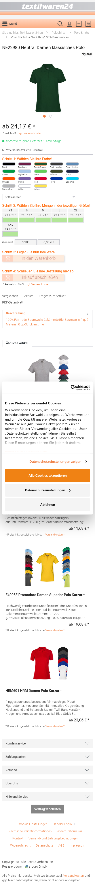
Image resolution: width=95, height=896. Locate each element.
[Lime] (40, 171)
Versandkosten (73, 875)
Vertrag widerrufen (47, 809)
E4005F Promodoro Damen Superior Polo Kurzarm (46, 595)
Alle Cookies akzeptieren (47, 475)
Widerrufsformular (69, 831)
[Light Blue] (24, 171)
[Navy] (72, 171)
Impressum (77, 845)
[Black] (8, 164)
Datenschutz (44, 845)
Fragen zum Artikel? (52, 296)
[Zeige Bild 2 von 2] (50, 116)
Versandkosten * (55, 534)
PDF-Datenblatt (12, 302)
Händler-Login (62, 824)
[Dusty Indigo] (72, 164)
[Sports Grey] (8, 186)
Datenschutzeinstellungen (45, 490)
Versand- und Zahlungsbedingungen (53, 838)
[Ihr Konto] (69, 23)
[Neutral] (87, 54)
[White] (24, 186)
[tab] (47, 319)
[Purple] (24, 178)
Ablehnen (47, 504)
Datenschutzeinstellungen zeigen (55, 461)
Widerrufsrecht (20, 845)
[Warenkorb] (88, 23)
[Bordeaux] (24, 164)
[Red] (40, 178)
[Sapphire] (72, 178)
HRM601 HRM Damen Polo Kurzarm (34, 691)
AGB (61, 845)
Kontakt (17, 838)
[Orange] (8, 178)
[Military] (56, 171)
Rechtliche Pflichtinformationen (30, 831)
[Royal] (56, 178)
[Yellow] (40, 186)
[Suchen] (88, 31)
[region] (47, 91)
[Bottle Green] (40, 164)
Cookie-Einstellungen (33, 824)
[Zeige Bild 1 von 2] (44, 116)
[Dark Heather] (56, 164)
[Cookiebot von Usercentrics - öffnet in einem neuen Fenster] (70, 387)
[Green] (8, 171)
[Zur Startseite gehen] (47, 7)
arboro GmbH (38, 866)
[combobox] (43, 31)
